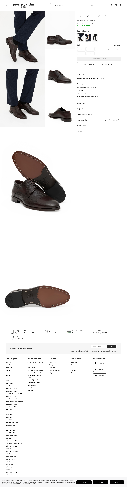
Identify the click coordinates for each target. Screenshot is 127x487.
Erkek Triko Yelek (10, 433)
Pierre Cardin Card (54, 370)
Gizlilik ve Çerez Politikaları (35, 362)
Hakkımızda (52, 362)
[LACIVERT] (88, 37)
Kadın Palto (9, 467)
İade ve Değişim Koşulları (34, 380)
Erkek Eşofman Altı (11, 407)
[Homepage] (23, 5)
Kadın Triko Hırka (10, 459)
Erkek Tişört (9, 367)
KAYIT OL (111, 346)
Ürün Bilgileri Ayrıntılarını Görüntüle (87, 96)
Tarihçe (51, 365)
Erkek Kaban (9, 415)
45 (90, 53)
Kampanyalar (9, 383)
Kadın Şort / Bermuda (12, 451)
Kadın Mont (9, 462)
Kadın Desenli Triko (11, 456)
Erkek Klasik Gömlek (11, 391)
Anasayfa (79, 16)
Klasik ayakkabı (107, 16)
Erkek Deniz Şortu (10, 409)
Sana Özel (8, 386)
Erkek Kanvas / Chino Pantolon (14, 401)
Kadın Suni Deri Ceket (12, 472)
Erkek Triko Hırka (10, 430)
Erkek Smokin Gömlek (12, 399)
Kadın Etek (8, 449)
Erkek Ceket (9, 373)
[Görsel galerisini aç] (22, 40)
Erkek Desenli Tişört (11, 388)
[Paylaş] (120, 64)
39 (81, 49)
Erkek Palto (9, 417)
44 (81, 53)
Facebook (74, 362)
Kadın (7, 381)
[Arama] (53, 5)
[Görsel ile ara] (92, 5)
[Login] (111, 5)
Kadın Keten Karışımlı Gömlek (14, 443)
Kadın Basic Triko (10, 454)
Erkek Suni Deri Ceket (12, 422)
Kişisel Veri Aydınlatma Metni (35, 373)
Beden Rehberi (117, 45)
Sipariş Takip (31, 367)
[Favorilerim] (116, 5)
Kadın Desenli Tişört (11, 436)
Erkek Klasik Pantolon (11, 404)
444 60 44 (30, 390)
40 (90, 49)
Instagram (74, 365)
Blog (50, 373)
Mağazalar (52, 367)
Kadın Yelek (9, 470)
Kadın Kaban (9, 464)
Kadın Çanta (9, 362)
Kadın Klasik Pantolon (11, 446)
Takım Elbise (9, 365)
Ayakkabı (100, 16)
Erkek (84, 16)
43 (117, 49)
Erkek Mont (9, 412)
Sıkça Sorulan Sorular (33, 388)
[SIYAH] (95, 37)
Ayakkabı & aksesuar (91, 16)
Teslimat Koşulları (32, 385)
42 (108, 49)
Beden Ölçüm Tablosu (33, 382)
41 (99, 49)
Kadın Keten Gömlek (11, 441)
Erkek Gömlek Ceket (11, 396)
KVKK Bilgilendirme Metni (105, 351)
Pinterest (73, 373)
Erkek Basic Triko (10, 425)
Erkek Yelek (9, 420)
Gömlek (8, 370)
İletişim (29, 365)
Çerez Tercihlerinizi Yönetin (35, 370)
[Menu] (7, 5)
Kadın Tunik (9, 438)
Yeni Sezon (9, 375)
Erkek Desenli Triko (11, 428)
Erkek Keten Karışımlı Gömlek (14, 394)
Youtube (73, 370)
